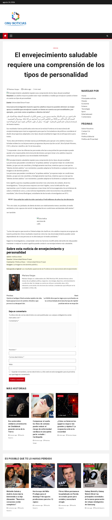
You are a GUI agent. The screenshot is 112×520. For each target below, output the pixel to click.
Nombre (12, 350)
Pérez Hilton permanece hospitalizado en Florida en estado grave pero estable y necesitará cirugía (69, 496)
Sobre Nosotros (87, 128)
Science (84, 106)
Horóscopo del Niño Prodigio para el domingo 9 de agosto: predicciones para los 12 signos (43, 496)
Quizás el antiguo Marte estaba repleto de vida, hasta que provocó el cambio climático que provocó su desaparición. (24, 299)
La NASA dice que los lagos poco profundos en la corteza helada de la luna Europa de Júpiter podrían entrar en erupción (61, 299)
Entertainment (86, 114)
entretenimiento (13, 466)
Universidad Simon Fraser (22, 259)
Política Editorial (87, 136)
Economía (85, 103)
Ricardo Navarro (99, 508)
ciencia (55, 48)
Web (11, 364)
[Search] (107, 36)
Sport (83, 111)
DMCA (84, 134)
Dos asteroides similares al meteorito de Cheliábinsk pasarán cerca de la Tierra (17, 426)
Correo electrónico (16, 357)
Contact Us (85, 131)
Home (83, 96)
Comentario (14, 321)
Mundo (84, 101)
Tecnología (85, 109)
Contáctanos (86, 117)
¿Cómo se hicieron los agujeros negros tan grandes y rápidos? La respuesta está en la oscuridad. (66, 426)
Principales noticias (88, 98)
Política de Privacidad (89, 139)
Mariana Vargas (14, 89)
